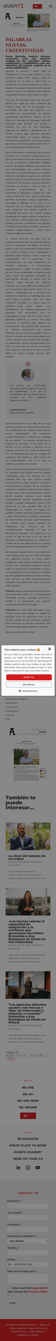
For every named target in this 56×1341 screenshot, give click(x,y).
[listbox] (49, 649)
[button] (28, 691)
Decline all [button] (29, 684)
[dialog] (28, 670)
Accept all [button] (29, 677)
